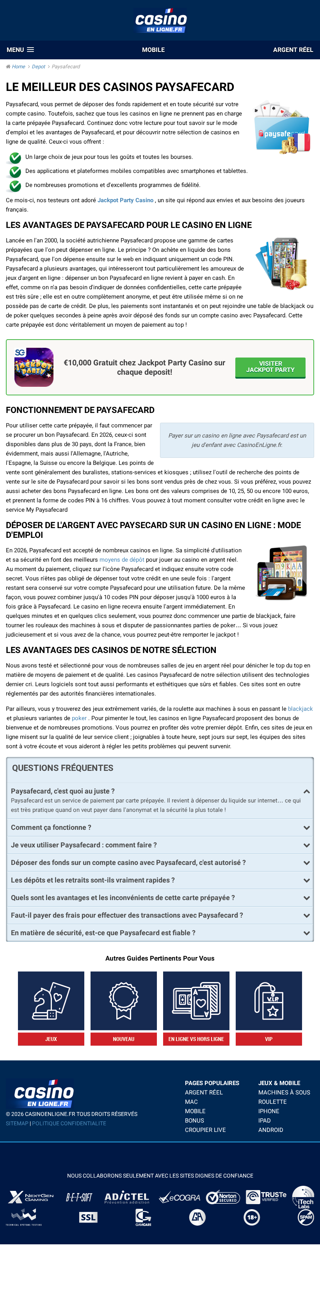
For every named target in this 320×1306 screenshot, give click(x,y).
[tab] (160, 789)
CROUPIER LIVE (205, 1129)
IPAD (264, 1120)
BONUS (194, 1120)
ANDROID (270, 1129)
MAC (191, 1101)
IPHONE (268, 1111)
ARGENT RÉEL (204, 1092)
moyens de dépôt (122, 559)
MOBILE (195, 1111)
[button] (20, 49)
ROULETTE (272, 1101)
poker (79, 718)
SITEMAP (17, 1123)
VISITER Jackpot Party (270, 367)
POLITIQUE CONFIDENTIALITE (69, 1123)
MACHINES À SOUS (284, 1092)
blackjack (300, 708)
